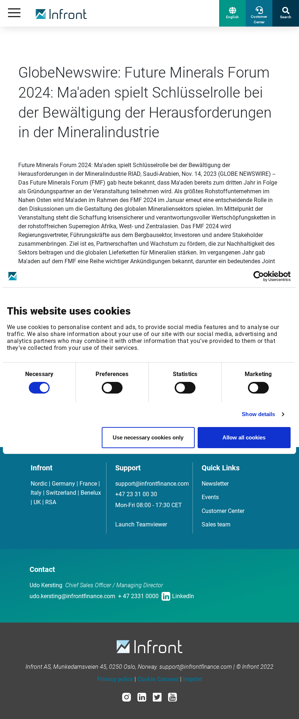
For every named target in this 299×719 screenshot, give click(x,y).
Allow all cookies (243, 437)
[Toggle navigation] (14, 13)
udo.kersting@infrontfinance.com (72, 596)
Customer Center (223, 510)
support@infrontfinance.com (152, 483)
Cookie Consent (158, 679)
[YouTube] (172, 696)
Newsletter (215, 483)
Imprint (192, 679)
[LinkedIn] (142, 696)
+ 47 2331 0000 (138, 596)
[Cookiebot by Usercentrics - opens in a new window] (259, 276)
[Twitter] (157, 696)
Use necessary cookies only (148, 437)
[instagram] (126, 696)
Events (210, 497)
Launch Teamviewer (141, 524)
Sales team (216, 524)
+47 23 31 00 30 (136, 494)
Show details (258, 414)
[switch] (112, 388)
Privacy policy (115, 679)
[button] (232, 13)
